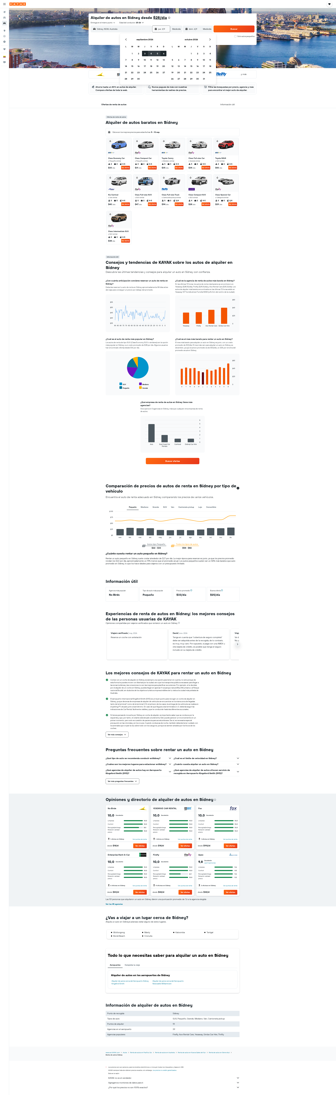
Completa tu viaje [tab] (132, 965)
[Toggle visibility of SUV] (122, 384)
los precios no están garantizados (164, 1070)
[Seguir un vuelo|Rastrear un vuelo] (4, 36)
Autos (125, 1052)
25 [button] (151, 72)
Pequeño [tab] (132, 507)
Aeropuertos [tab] (115, 965)
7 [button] (125, 60)
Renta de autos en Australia (165, 1052)
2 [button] (138, 53)
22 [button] (132, 72)
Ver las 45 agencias (114, 904)
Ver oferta (125, 168)
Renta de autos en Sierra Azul (219, 1052)
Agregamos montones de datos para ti (125, 1082)
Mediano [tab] (144, 507)
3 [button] (144, 53)
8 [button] (132, 60)
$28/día (160, 17)
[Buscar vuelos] (4, 12)
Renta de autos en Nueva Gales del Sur (192, 1052)
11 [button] (151, 60)
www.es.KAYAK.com (113, 1052)
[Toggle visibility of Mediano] (144, 384)
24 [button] (145, 72)
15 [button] (132, 66)
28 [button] (126, 78)
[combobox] (103, 22)
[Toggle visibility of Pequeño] (124, 387)
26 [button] (157, 72)
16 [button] (139, 66)
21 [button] (126, 72)
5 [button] (157, 53)
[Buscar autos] (4, 23)
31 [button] (204, 78)
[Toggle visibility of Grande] (143, 387)
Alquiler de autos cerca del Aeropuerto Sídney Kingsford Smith (130, 982)
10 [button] (145, 60)
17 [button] (145, 66)
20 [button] (163, 66)
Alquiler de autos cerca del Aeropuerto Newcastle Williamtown (168, 982)
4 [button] (151, 53)
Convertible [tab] (211, 507)
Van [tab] (172, 507)
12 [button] (157, 60)
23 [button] (138, 72)
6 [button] (163, 53)
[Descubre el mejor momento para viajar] (4, 41)
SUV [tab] (165, 507)
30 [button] (138, 78)
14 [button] (126, 66)
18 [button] (151, 66)
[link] (172, 461)
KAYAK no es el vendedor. (120, 1078)
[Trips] (4, 49)
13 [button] (164, 60)
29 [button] (132, 78)
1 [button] (132, 53)
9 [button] (138, 60)
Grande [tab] (156, 507)
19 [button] (157, 66)
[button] (4, 4)
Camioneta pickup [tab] (186, 507)
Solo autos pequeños (245, 36)
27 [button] (164, 72)
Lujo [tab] (200, 507)
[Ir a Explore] (4, 30)
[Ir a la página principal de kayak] (17, 4)
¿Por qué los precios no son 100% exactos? (128, 1087)
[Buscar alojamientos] (4, 17)
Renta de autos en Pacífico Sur (141, 1052)
